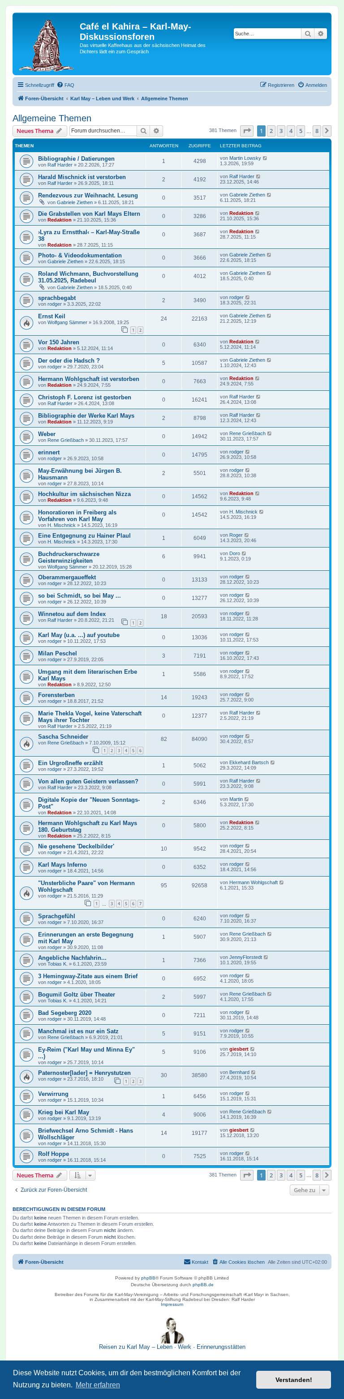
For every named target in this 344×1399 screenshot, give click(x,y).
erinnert (49, 452)
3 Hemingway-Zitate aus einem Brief (88, 976)
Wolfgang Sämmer (67, 322)
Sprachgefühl (56, 916)
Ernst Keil (51, 316)
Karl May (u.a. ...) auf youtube (79, 635)
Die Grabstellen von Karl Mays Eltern (89, 213)
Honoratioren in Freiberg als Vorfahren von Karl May (77, 515)
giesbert (239, 1049)
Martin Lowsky (245, 158)
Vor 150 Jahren (58, 342)
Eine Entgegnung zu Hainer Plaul (84, 535)
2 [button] (271, 131)
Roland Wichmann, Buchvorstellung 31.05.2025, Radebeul (88, 277)
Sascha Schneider (63, 736)
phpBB (148, 1277)
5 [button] (300, 131)
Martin (236, 799)
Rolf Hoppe (53, 1154)
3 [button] (281, 131)
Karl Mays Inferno (62, 864)
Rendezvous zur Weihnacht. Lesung (88, 195)
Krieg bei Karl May (63, 1112)
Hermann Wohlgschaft (253, 882)
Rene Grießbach (65, 440)
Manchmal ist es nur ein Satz (78, 1031)
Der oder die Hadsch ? (69, 360)
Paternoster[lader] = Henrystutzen (84, 1073)
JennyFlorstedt (245, 957)
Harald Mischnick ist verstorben (82, 177)
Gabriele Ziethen (75, 202)
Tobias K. (57, 964)
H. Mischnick (61, 525)
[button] (247, 130)
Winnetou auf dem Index (72, 614)
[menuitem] (65, 85)
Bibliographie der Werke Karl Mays (86, 415)
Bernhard (239, 1072)
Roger (236, 535)
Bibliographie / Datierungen (76, 158)
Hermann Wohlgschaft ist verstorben (88, 379)
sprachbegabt (57, 298)
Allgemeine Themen (52, 118)
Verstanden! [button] (293, 1379)
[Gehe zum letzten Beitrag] (265, 158)
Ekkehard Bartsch (249, 762)
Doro (234, 553)
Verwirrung (53, 1094)
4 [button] (290, 131)
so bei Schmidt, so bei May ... (79, 595)
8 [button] (316, 131)
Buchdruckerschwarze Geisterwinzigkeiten (68, 557)
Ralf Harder (60, 164)
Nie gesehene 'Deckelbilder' (76, 846)
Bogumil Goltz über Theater (76, 994)
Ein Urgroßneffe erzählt (70, 763)
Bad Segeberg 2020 (64, 1013)
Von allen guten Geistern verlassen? (88, 781)
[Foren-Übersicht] (47, 44)
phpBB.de (203, 1284)
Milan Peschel (57, 653)
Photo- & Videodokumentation (80, 255)
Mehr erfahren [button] (98, 1385)
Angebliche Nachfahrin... (72, 957)
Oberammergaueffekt (67, 577)
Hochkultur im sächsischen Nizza (84, 494)
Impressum (172, 1304)
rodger (54, 304)
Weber (47, 434)
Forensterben (56, 695)
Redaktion (59, 219)
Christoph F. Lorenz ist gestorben (84, 397)
